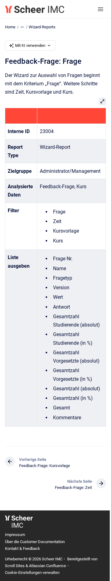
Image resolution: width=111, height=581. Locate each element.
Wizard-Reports (42, 27)
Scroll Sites (15, 565)
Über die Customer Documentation (35, 541)
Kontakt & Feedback (22, 548)
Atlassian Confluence (47, 565)
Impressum (15, 534)
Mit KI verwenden (30, 45)
